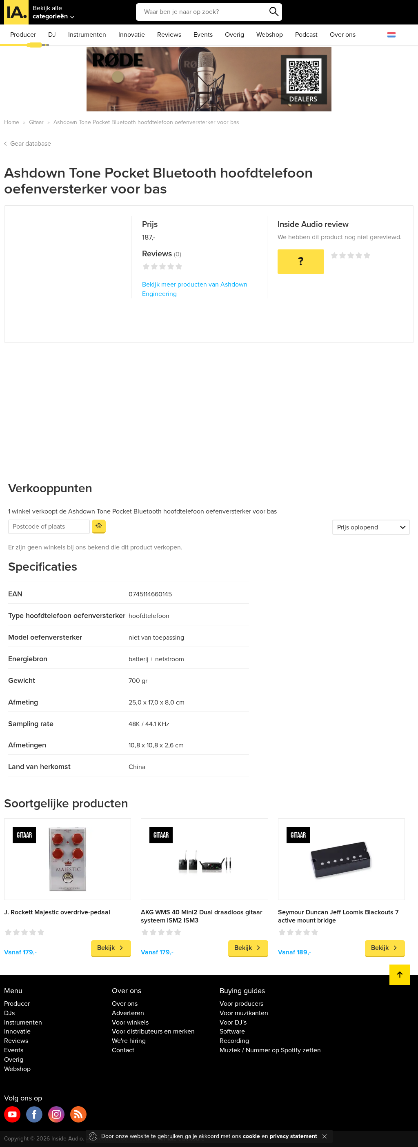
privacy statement (293, 1136)
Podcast (306, 35)
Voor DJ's (233, 1022)
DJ (52, 35)
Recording (234, 1041)
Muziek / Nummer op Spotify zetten (270, 1050)
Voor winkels (130, 1022)
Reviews (169, 35)
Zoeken (274, 11)
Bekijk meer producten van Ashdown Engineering (194, 289)
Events (203, 35)
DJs (9, 1013)
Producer (23, 35)
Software (232, 1031)
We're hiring (129, 1041)
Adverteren (128, 1013)
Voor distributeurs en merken (153, 1031)
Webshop (269, 35)
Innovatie (131, 35)
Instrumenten (87, 35)
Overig (234, 35)
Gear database (30, 144)
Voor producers (241, 1004)
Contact (123, 1050)
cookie (251, 1136)
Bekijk (106, 948)
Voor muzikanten (244, 1013)
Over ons (343, 35)
